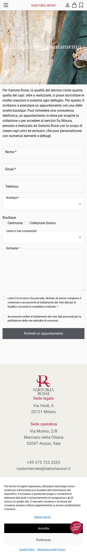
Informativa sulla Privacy (51, 549)
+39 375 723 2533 (43, 462)
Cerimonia (15, 223)
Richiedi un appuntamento (43, 333)
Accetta (43, 528)
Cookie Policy (27, 549)
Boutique (9, 218)
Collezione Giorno (43, 223)
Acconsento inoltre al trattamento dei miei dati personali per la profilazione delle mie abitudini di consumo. (44, 318)
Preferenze (43, 540)
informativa (22, 298)
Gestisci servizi (42, 517)
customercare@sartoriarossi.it (44, 468)
